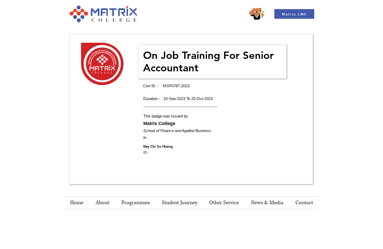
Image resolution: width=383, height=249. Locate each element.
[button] (224, 203)
